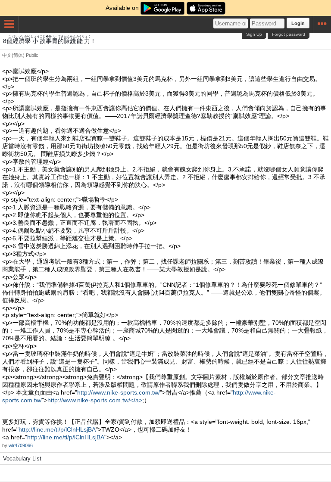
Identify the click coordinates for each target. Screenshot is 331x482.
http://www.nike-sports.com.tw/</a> (94, 400)
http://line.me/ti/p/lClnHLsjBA (57, 429)
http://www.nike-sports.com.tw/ (118, 392)
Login (298, 23)
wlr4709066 (21, 445)
